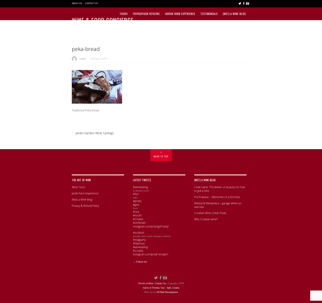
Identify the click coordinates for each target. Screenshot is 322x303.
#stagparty (139, 240)
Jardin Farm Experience (180, 14)
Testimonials (209, 14)
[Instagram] (247, 3)
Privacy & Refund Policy (85, 206)
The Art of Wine (145, 283)
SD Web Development (167, 292)
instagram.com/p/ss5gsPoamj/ (151, 226)
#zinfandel (139, 223)
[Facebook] (244, 3)
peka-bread (86, 48)
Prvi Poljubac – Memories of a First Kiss (217, 197)
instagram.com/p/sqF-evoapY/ (150, 254)
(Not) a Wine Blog (234, 14)
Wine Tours (78, 187)
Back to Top (161, 156)
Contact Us (91, 3)
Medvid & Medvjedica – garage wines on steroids (217, 205)
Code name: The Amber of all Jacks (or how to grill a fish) (219, 189)
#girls (136, 205)
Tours (124, 14)
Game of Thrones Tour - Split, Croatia (161, 288)
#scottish (138, 232)
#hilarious (139, 243)
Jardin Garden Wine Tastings (93, 133)
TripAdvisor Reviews (146, 14)
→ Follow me (140, 261)
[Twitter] (239, 3)
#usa (136, 211)
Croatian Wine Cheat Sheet (210, 213)
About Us (77, 3)
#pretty (137, 201)
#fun (136, 194)
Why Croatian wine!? (206, 219)
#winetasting (140, 187)
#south (137, 215)
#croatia (138, 219)
